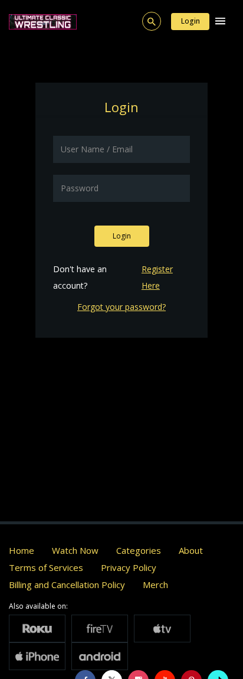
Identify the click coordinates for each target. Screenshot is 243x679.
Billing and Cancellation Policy (67, 584)
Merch (155, 584)
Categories (138, 550)
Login (190, 21)
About (191, 550)
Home (21, 550)
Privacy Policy (128, 567)
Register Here (157, 277)
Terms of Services (46, 567)
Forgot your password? (121, 306)
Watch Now (75, 550)
